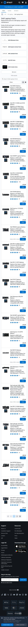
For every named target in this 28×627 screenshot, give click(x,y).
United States (6, 624)
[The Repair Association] (26, 595)
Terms (2, 552)
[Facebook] (5, 595)
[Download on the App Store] (21, 546)
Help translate (12, 590)
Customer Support (5, 531)
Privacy (3, 550)
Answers (16, 10)
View (23, 98)
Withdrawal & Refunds (6, 555)
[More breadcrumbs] (2, 14)
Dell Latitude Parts (13, 53)
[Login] (26, 2)
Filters (11, 82)
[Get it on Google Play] (21, 551)
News (16, 538)
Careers (3, 535)
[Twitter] (8, 595)
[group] (24, 82)
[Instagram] (11, 595)
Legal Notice (4, 548)
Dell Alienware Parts (13, 40)
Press (16, 535)
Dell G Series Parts (12, 67)
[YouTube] (14, 595)
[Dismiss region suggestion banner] (26, 617)
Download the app (20, 543)
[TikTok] (2, 595)
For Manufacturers (19, 533)
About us (3, 528)
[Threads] (23, 595)
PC (5, 14)
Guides (9, 10)
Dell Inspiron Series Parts (14, 47)
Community (17, 528)
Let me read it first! (7, 582)
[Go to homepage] (9, 2)
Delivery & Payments (6, 559)
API (2, 538)
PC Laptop (10, 14)
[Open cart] (22, 2)
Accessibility (4, 545)
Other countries (20, 624)
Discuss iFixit (4, 533)
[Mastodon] (17, 595)
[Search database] (19, 2)
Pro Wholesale (18, 531)
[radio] (23, 82)
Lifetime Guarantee (6, 557)
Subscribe (23, 579)
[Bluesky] (20, 594)
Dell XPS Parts (11, 60)
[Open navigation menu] (1, 2)
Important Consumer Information (6, 562)
